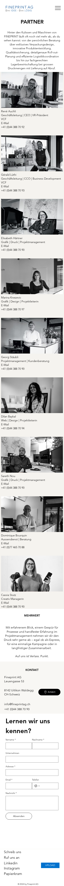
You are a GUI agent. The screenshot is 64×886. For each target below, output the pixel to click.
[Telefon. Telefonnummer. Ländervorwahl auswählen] (37, 786)
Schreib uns (12, 852)
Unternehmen (12, 753)
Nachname (38, 739)
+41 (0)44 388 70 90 (12, 369)
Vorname (11, 739)
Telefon (35, 779)
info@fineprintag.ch (17, 704)
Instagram (12, 868)
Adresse (10, 766)
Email (9, 779)
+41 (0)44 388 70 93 (12, 190)
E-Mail (5, 123)
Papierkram (13, 874)
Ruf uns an (11, 857)
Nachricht (11, 793)
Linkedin (11, 863)
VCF (3, 119)
